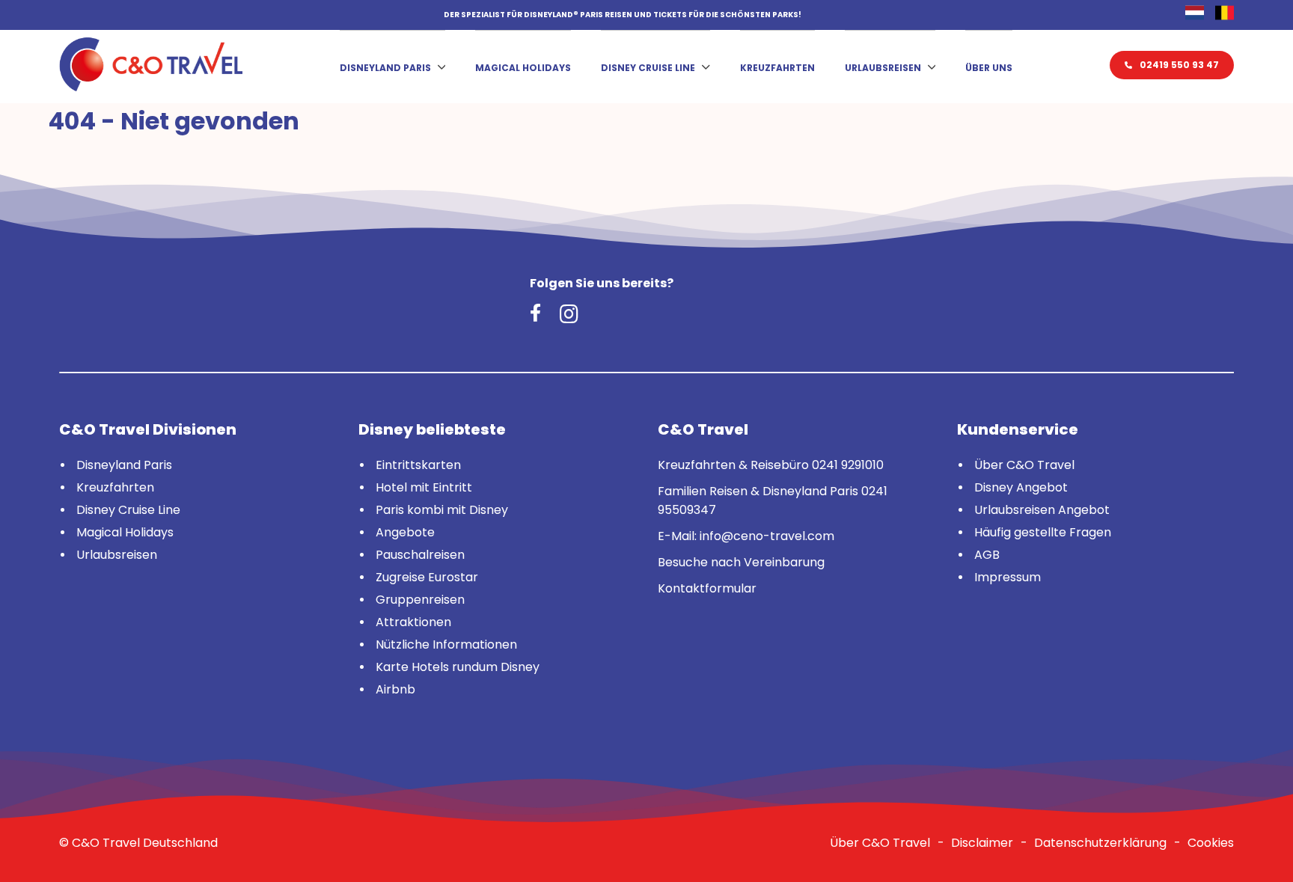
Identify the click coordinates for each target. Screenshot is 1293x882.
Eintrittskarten (418, 465)
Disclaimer (982, 842)
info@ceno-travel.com (767, 536)
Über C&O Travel (1024, 465)
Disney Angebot (1021, 487)
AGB (987, 554)
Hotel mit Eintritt (424, 487)
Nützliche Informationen (446, 644)
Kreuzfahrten (777, 67)
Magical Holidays (523, 67)
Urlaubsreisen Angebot (1042, 509)
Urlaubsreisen (883, 67)
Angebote (405, 532)
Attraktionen (413, 622)
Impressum (1007, 577)
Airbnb (395, 689)
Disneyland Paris (385, 67)
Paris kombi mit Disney (442, 509)
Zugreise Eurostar (427, 577)
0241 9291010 (848, 465)
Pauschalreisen (420, 554)
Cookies (1210, 842)
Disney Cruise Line (648, 67)
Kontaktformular (707, 588)
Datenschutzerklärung (1100, 842)
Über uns (988, 67)
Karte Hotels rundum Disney (457, 667)
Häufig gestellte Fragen (1042, 532)
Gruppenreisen (420, 599)
